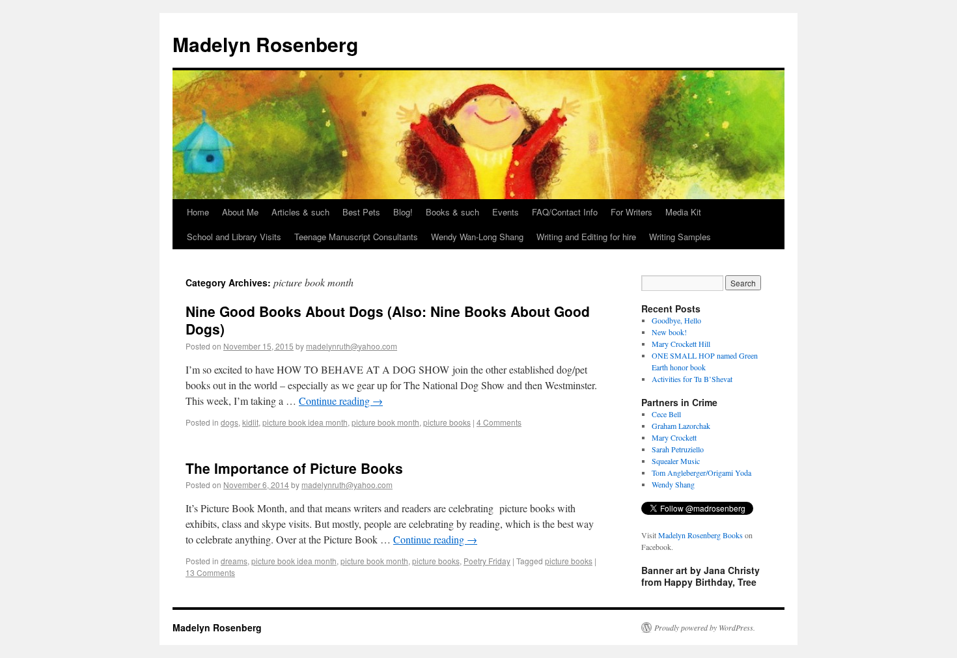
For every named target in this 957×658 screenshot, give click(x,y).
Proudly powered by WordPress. (704, 627)
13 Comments (210, 572)
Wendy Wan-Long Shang (477, 236)
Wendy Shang (673, 484)
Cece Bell (666, 414)
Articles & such (300, 212)
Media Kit (683, 212)
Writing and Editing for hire (586, 236)
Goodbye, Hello (676, 320)
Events (505, 212)
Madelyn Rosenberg (265, 44)
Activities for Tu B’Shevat (692, 379)
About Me (240, 212)
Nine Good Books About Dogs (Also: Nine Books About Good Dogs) (388, 319)
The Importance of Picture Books (294, 468)
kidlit (250, 422)
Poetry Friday (487, 560)
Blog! (403, 212)
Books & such (452, 212)
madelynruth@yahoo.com (351, 345)
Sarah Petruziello (678, 449)
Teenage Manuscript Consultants (356, 236)
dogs (229, 422)
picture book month (385, 422)
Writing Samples (680, 236)
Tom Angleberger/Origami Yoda (701, 472)
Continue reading (341, 400)
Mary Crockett (674, 437)
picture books (447, 422)
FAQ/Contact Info (565, 212)
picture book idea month (305, 422)
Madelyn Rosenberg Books (700, 535)
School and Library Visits (234, 236)
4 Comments (499, 422)
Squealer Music (676, 461)
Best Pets (361, 212)
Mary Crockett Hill (681, 343)
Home (198, 212)
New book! (669, 332)
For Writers (631, 212)
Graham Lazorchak (681, 425)
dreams (234, 560)
